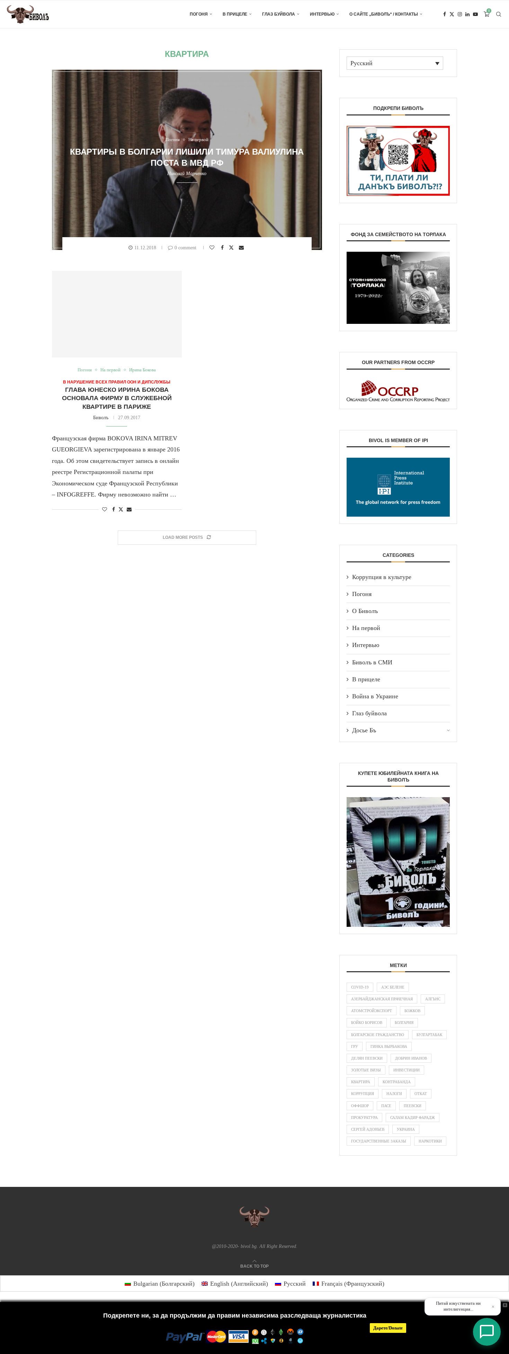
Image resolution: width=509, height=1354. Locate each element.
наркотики (430, 1141)
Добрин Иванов (411, 1058)
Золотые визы (366, 1070)
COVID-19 (360, 987)
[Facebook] (444, 14)
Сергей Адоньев (367, 1129)
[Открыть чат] (487, 1332)
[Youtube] (475, 14)
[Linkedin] (467, 14)
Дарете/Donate (388, 1327)
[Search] (498, 14)
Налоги (394, 1094)
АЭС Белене (392, 987)
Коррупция (362, 1094)
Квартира (360, 1082)
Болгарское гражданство (377, 1035)
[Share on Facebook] (223, 247)
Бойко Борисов (366, 1022)
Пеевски (412, 1106)
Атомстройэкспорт (371, 1011)
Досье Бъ (364, 730)
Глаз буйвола (278, 14)
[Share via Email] (242, 247)
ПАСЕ (386, 1106)
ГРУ (354, 1046)
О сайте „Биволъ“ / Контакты (383, 14)
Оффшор (360, 1106)
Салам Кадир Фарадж (412, 1117)
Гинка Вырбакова (388, 1046)
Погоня (199, 14)
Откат (420, 1094)
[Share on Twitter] (232, 247)
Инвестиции (406, 1070)
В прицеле (235, 14)
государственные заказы (378, 1141)
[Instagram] (460, 14)
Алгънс (432, 999)
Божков (412, 1011)
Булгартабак (429, 1035)
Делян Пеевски (367, 1058)
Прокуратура (364, 1117)
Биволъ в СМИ (372, 662)
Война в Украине (375, 696)
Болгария (404, 1022)
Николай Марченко (186, 173)
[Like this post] (212, 247)
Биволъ (100, 417)
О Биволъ (365, 610)
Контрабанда (397, 1082)
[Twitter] (451, 14)
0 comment (185, 247)
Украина (406, 1129)
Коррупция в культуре (381, 576)
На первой (366, 627)
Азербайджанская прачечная (382, 999)
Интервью (322, 14)
